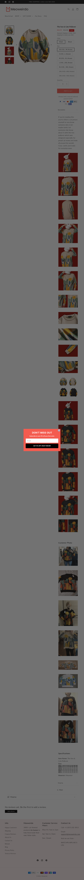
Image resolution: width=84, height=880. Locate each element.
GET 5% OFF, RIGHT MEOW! (42, 446)
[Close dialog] (59, 430)
